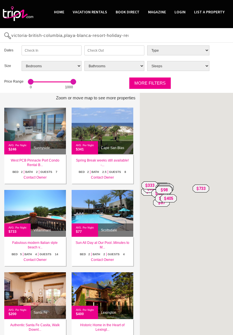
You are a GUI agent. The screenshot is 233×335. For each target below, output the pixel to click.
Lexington (108, 313)
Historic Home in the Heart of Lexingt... (102, 327)
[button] (200, 188)
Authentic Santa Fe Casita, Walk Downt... (35, 327)
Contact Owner (35, 177)
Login (180, 11)
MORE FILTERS (150, 83)
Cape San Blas (112, 148)
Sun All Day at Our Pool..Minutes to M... (102, 245)
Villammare (42, 230)
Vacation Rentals (90, 11)
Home (59, 11)
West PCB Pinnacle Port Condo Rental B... (35, 162)
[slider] (31, 82)
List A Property (209, 11)
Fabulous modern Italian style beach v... (35, 245)
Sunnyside (42, 148)
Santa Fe (40, 313)
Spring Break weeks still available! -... (102, 162)
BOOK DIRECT (128, 11)
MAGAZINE (157, 11)
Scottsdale (109, 230)
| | (35, 172)
